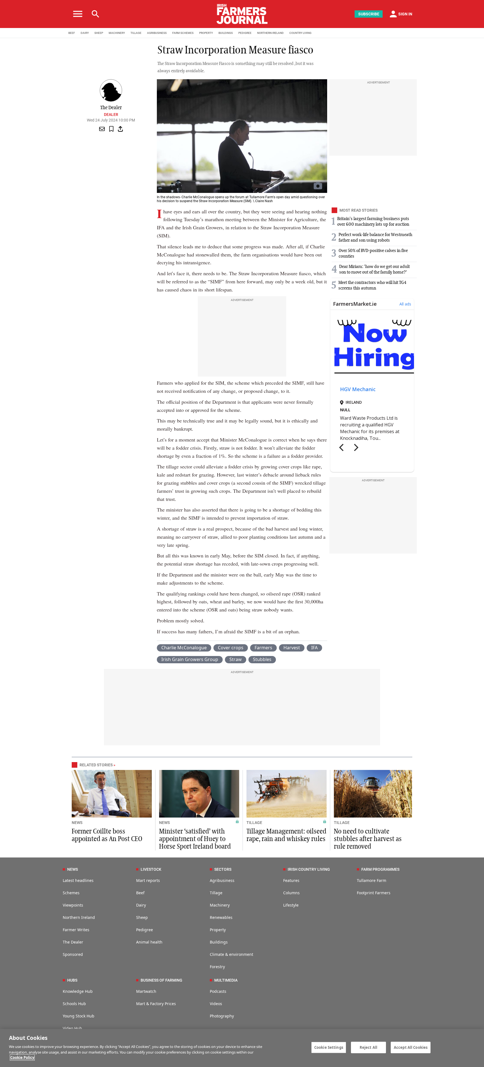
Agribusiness (222, 880)
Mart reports (148, 880)
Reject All (368, 1047)
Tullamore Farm (371, 880)
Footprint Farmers (373, 892)
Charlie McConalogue (184, 648)
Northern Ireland (79, 917)
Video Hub (72, 1028)
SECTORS (222, 869)
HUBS (72, 980)
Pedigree (144, 929)
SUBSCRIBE (368, 14)
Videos (216, 1003)
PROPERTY (206, 32)
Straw (235, 659)
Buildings (219, 942)
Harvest (291, 648)
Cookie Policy (22, 1057)
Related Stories (96, 765)
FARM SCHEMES (183, 32)
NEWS (77, 822)
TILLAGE (136, 32)
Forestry (217, 966)
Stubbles (262, 659)
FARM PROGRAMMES (380, 869)
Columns (291, 892)
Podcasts (218, 991)
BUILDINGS (225, 32)
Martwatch (146, 991)
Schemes (71, 892)
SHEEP (98, 32)
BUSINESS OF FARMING (161, 980)
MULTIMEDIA (226, 980)
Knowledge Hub (78, 991)
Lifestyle (291, 905)
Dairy (141, 905)
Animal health (149, 942)
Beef (140, 892)
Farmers (263, 648)
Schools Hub (74, 1003)
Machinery (220, 905)
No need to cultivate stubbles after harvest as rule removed (368, 839)
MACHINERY (117, 32)
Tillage (216, 892)
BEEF (71, 32)
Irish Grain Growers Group (189, 659)
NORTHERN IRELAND (270, 32)
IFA (314, 648)
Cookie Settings (328, 1047)
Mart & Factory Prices (156, 1003)
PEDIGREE (245, 32)
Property (218, 929)
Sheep (142, 917)
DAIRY (85, 32)
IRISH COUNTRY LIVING (309, 869)
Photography (222, 1016)
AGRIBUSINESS (157, 32)
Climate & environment (231, 954)
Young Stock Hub (78, 1016)
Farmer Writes (76, 929)
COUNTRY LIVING (300, 32)
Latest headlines (78, 880)
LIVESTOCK (151, 869)
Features (291, 880)
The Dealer (73, 942)
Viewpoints (73, 905)
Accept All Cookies (410, 1047)
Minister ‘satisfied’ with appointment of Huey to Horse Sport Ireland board (195, 839)
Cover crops (230, 648)
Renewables (221, 917)
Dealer (111, 114)
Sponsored (73, 954)
